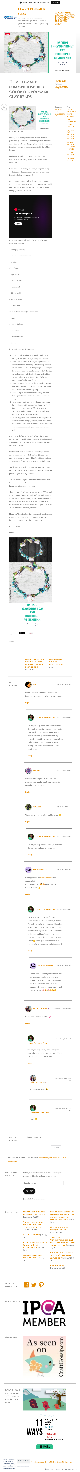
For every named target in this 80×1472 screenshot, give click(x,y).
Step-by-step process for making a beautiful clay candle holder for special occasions (62, 1216)
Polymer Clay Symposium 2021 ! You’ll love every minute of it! (62, 1255)
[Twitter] (34, 1285)
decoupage (71, 117)
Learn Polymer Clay (31, 11)
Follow (29, 1191)
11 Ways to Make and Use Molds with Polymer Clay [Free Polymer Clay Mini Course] (65, 17)
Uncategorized (60, 115)
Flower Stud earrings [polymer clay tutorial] (35, 1213)
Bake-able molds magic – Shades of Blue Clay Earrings (35, 1245)
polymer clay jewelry (70, 140)
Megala (36, 770)
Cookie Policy (11, 1468)
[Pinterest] (41, 1285)
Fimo (68, 119)
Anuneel (37, 807)
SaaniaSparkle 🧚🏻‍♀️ (41, 1009)
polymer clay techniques (71, 150)
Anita (36, 684)
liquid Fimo (71, 122)
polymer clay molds (71, 145)
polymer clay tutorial (70, 156)
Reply (27, 703)
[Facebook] (26, 1285)
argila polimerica (71, 111)
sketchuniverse (46, 878)
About (58, 24)
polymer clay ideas (71, 135)
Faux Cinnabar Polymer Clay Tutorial (56, 663)
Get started (56, 2)
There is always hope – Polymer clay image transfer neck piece (34, 1225)
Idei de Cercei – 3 (58, 1265)
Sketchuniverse (40, 869)
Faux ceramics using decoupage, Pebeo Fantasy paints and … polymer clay (35, 664)
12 (4, 106)
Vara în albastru (31, 1235)
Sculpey (70, 161)
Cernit (69, 114)
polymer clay (70, 131)
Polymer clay (58, 111)
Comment (56, 1147)
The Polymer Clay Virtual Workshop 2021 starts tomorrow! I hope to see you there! (62, 1241)
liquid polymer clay (70, 126)
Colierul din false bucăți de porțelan (59, 1228)
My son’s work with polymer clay (32, 1256)
